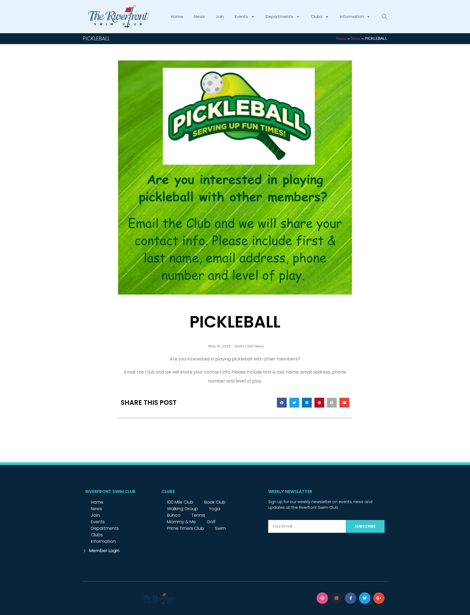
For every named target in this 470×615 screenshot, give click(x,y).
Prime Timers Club (185, 528)
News (199, 16)
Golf (211, 522)
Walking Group (182, 509)
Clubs (316, 16)
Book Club (214, 502)
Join (220, 16)
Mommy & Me (181, 522)
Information (352, 16)
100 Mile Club (180, 502)
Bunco (174, 515)
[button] (384, 16)
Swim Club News (249, 346)
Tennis (198, 515)
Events (241, 16)
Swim (220, 528)
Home (177, 16)
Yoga (214, 509)
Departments (279, 16)
